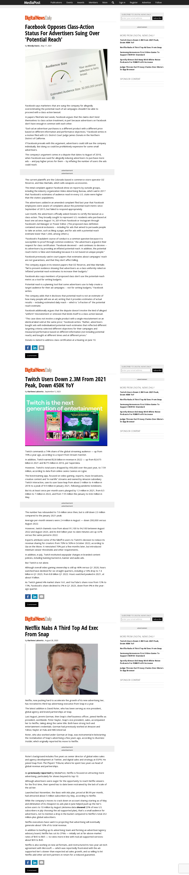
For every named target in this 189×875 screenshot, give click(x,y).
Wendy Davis (34, 46)
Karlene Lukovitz (36, 391)
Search (113, 2)
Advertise (146, 2)
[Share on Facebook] (28, 347)
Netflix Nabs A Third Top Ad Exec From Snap (141, 47)
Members (93, 2)
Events (69, 2)
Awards (80, 2)
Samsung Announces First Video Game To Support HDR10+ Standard (139, 53)
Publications (56, 2)
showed (80, 807)
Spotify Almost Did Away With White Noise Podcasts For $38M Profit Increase (140, 60)
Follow (158, 2)
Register (134, 2)
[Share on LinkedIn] (35, 347)
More (104, 2)
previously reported (39, 772)
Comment (31, 355)
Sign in (122, 2)
